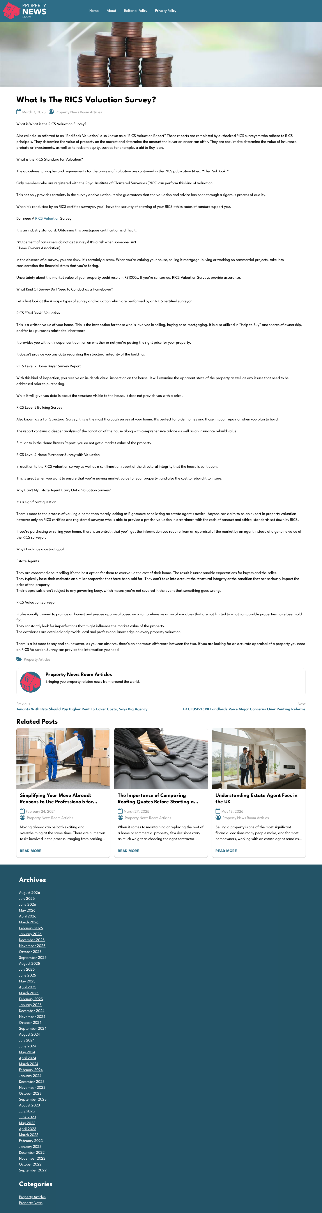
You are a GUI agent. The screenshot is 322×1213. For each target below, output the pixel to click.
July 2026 (27, 899)
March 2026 (29, 922)
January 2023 (30, 1147)
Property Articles (37, 660)
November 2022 (32, 1158)
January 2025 (30, 1005)
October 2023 (30, 1094)
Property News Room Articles (79, 112)
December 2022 (32, 1153)
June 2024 (27, 1046)
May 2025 (27, 981)
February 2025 (31, 999)
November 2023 (32, 1088)
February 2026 (31, 928)
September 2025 (33, 958)
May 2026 (27, 910)
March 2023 (28, 1135)
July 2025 (27, 969)
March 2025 (29, 993)
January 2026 (30, 934)
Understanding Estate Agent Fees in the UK (256, 798)
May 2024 (27, 1052)
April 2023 (27, 1129)
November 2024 (32, 1017)
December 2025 (32, 940)
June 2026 (27, 905)
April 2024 (27, 1058)
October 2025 (30, 952)
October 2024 (30, 1023)
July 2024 (27, 1040)
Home (94, 11)
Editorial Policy (135, 11)
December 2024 (31, 1011)
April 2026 (27, 916)
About (111, 11)
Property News (30, 1203)
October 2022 (30, 1164)
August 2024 (29, 1034)
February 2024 (31, 1070)
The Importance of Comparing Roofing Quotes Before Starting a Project (156, 799)
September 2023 (32, 1099)
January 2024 (30, 1076)
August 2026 (29, 893)
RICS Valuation (47, 219)
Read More (30, 851)
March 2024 (28, 1064)
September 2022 (33, 1170)
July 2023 (27, 1111)
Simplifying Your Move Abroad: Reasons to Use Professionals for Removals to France (56, 799)
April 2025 (27, 987)
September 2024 (32, 1029)
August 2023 (29, 1105)
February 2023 (31, 1141)
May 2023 (27, 1123)
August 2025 (29, 964)
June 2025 (27, 975)
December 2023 (31, 1082)
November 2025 (32, 946)
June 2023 (27, 1117)
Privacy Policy (165, 11)
